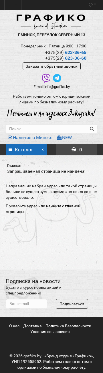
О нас (14, 326)
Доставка (32, 326)
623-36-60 (65, 58)
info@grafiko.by (57, 87)
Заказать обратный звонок (52, 66)
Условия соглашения (50, 331)
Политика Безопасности (68, 326)
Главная (14, 165)
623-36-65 (65, 52)
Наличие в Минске (32, 137)
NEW (67, 137)
